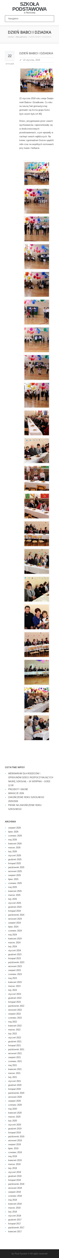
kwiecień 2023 (15, 982)
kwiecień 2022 (15, 1025)
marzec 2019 (14, 1164)
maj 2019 (12, 1156)
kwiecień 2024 (15, 938)
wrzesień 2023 (15, 966)
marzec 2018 (14, 1208)
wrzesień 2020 (15, 1097)
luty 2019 (12, 1168)
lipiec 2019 (13, 1148)
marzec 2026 (14, 847)
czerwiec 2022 (15, 1018)
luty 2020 (12, 1120)
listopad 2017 (14, 1223)
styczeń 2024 (14, 950)
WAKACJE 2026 (16, 793)
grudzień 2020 (14, 1085)
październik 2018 (16, 1184)
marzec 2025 (14, 895)
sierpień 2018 (14, 1192)
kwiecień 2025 (15, 891)
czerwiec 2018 (15, 1196)
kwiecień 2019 (15, 1160)
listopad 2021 (14, 1045)
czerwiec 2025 (15, 883)
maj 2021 (12, 1065)
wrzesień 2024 (15, 919)
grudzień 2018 (14, 1176)
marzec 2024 (14, 942)
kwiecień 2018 (15, 1204)
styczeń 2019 (14, 1172)
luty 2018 (12, 1211)
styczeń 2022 (14, 1037)
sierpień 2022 (14, 1014)
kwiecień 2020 (15, 1113)
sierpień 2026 (14, 828)
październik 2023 (16, 962)
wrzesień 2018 (15, 1188)
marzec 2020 (14, 1116)
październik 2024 (16, 915)
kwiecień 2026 (15, 843)
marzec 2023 (14, 986)
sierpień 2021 (14, 1057)
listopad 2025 (14, 863)
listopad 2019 (14, 1132)
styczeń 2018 (14, 1215)
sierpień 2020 (14, 1101)
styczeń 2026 (14, 855)
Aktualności (21, 36)
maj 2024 (12, 934)
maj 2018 (12, 1200)
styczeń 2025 (14, 903)
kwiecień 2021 (15, 1069)
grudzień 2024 (14, 907)
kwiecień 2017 (15, 1231)
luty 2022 (12, 1033)
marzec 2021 (14, 1073)
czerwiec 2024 (15, 930)
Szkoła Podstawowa (29, 7)
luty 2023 (12, 990)
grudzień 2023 (14, 954)
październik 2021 (16, 1049)
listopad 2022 (14, 1002)
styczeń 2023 (14, 994)
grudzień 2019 (14, 1128)
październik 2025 (16, 867)
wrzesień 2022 (15, 1010)
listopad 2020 (14, 1089)
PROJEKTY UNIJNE (18, 789)
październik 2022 (16, 1006)
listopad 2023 (14, 958)
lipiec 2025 (13, 879)
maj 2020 (12, 1109)
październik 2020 (16, 1093)
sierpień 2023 (14, 970)
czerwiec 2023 (15, 974)
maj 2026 (12, 839)
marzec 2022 (14, 1029)
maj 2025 (12, 887)
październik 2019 (16, 1136)
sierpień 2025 (14, 875)
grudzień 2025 (14, 859)
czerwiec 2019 (15, 1152)
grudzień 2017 (14, 1219)
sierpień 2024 (14, 923)
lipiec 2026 (13, 831)
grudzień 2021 (14, 1041)
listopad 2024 (14, 911)
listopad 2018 (14, 1180)
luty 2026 (12, 851)
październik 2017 (16, 1227)
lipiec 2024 (13, 926)
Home (11, 36)
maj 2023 (12, 978)
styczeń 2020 (14, 1124)
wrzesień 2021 (15, 1053)
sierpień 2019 (14, 1144)
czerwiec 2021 (15, 1061)
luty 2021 (12, 1077)
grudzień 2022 (14, 998)
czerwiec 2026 (15, 835)
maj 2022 (12, 1021)
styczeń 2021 (14, 1081)
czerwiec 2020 (15, 1105)
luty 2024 (12, 946)
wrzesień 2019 (15, 1140)
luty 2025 (12, 899)
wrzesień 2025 (15, 871)
